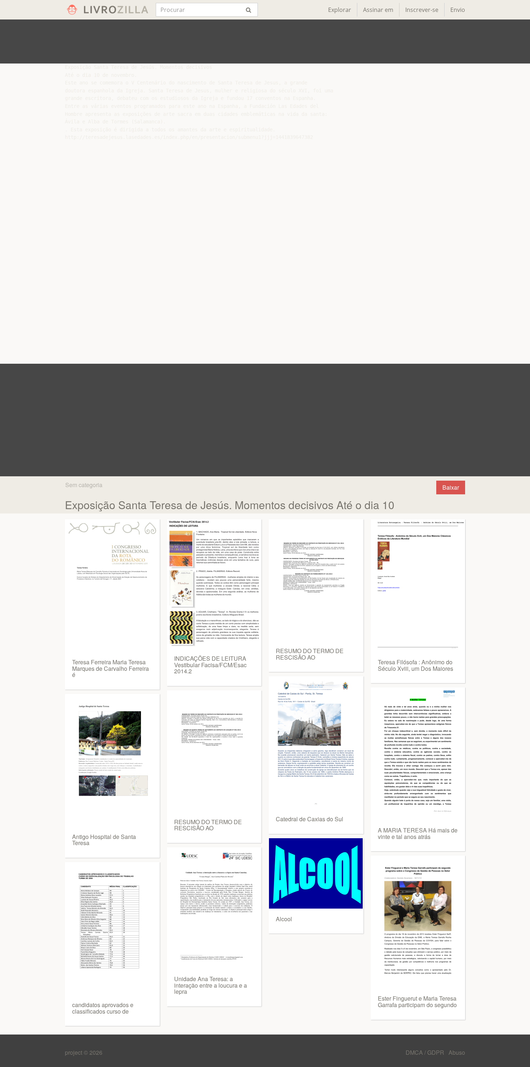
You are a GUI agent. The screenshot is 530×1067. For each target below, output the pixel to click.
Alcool (284, 919)
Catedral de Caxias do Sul (309, 819)
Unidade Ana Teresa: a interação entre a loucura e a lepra (210, 985)
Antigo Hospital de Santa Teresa (104, 839)
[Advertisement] (265, 41)
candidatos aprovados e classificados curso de (102, 1008)
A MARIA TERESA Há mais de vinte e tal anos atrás (418, 833)
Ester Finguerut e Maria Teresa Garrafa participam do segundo (417, 1001)
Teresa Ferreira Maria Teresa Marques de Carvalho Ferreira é (110, 668)
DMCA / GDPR (426, 1052)
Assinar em (378, 10)
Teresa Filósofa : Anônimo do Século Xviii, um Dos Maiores (415, 665)
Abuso (457, 1052)
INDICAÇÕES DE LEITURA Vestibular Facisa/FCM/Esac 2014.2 (210, 664)
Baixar (450, 487)
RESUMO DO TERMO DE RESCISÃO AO (208, 825)
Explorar (339, 10)
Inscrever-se (421, 10)
